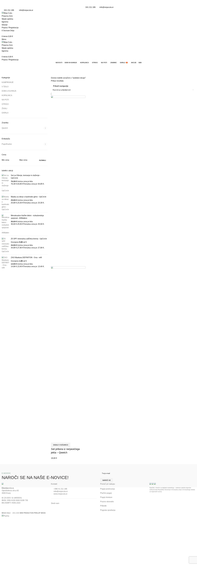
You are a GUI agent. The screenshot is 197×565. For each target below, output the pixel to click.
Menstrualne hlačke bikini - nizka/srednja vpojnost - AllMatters (27, 217)
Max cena (23, 160)
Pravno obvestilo (107, 502)
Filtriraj (42, 160)
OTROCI (5, 104)
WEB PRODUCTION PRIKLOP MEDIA (33, 513)
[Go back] (4, 67)
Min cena (5, 160)
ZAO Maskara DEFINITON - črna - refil (26, 257)
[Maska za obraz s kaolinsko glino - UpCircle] (5, 203)
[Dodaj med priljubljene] (60, 440)
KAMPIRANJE (8, 82)
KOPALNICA (7, 95)
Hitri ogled (54, 440)
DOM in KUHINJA (9, 91)
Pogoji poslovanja (107, 489)
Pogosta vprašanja (107, 510)
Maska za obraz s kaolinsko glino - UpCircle (28, 197)
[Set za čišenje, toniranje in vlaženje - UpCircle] (5, 183)
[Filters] (3, 520)
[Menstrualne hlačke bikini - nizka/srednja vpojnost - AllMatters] (5, 224)
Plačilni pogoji (106, 493)
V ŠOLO (5, 87)
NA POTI (5, 100)
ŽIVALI (4, 108)
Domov (54, 78)
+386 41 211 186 (60, 489)
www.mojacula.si (60, 494)
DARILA (5, 113)
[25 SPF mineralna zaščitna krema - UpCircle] (5, 245)
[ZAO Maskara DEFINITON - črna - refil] (5, 262)
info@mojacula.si (106, 7)
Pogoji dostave (106, 497)
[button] (60, 445)
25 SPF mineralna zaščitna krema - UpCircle (29, 239)
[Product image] (68, 351)
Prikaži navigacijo (60, 86)
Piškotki (103, 506)
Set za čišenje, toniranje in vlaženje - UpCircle (25, 176)
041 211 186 (91, 7)
